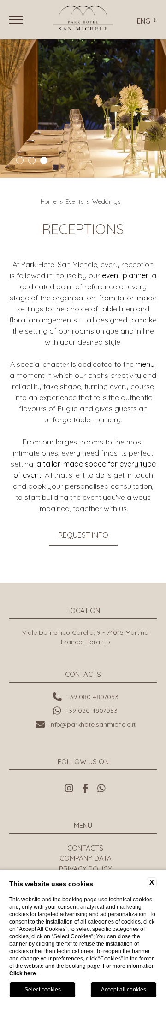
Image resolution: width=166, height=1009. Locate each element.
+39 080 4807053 (92, 697)
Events (74, 201)
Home (49, 201)
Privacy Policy (85, 868)
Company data (85, 858)
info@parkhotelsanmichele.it (92, 724)
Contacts (85, 848)
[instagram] (69, 788)
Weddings (106, 201)
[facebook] (86, 788)
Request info (83, 535)
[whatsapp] (101, 788)
